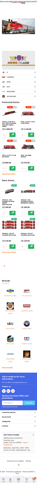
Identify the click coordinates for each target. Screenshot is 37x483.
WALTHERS (11, 91)
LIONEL (27, 329)
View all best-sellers (8, 174)
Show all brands (7, 367)
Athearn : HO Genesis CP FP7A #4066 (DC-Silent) (27, 201)
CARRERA (10, 77)
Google (8, 391)
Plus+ (17, 473)
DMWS (31, 472)
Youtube (13, 391)
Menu (18, 481)
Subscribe (29, 403)
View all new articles (9, 252)
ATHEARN (10, 296)
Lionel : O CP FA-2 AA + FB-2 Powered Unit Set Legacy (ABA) (9, 124)
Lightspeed (17, 472)
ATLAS (26, 296)
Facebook (4, 391)
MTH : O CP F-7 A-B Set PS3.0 (9, 156)
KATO (9, 82)
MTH (8, 87)
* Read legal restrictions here (10, 406)
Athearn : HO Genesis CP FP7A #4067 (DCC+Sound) (8, 202)
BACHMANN (10, 312)
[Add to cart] (12, 135)
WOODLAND (11, 96)
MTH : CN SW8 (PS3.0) (26, 156)
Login (10, 481)
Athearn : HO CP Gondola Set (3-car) (9, 234)
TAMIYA (27, 344)
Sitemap (28, 461)
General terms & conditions (15, 461)
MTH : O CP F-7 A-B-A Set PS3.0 (28, 122)
